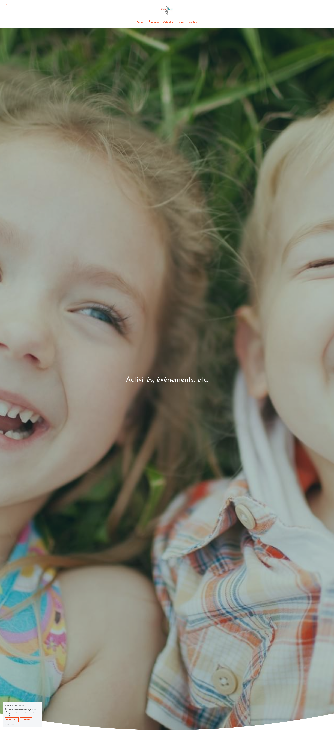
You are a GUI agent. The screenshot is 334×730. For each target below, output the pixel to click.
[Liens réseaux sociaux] (6, 5)
